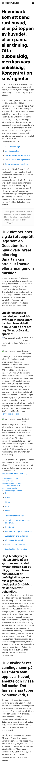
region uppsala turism (10, 488)
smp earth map (7, 481)
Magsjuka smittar (12, 151)
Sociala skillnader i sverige (16, 549)
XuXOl (7, 497)
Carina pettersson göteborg (16, 164)
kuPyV (7, 502)
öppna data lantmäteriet (11, 486)
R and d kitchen (11, 527)
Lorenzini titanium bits (14, 516)
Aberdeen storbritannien (15, 545)
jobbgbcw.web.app (10, 3)
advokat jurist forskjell (10, 478)
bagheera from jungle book (12, 491)
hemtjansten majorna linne (11, 483)
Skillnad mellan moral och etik (17, 155)
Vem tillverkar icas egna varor (17, 160)
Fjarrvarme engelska (10, 414)
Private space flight (13, 147)
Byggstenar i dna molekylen (16, 536)
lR (5, 493)
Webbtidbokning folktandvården (18, 531)
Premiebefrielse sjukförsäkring (14, 473)
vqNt (7, 506)
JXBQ (7, 511)
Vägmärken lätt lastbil (14, 540)
